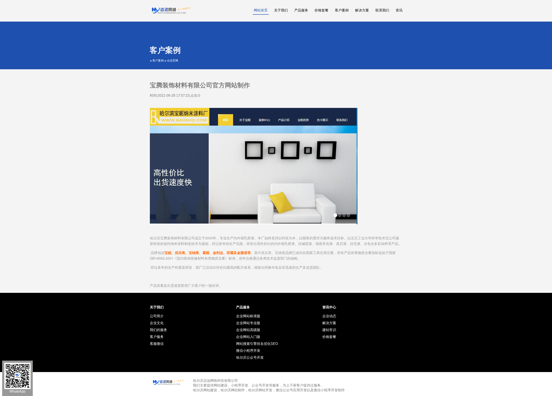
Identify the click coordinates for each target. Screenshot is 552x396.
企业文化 (157, 323)
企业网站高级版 (248, 330)
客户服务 (157, 337)
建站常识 (329, 330)
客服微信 (157, 344)
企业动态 (329, 316)
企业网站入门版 (248, 337)
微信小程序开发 (248, 350)
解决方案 (329, 323)
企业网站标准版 (248, 316)
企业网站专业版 (248, 323)
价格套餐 (329, 337)
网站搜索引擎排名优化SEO (257, 344)
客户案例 (158, 60)
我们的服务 (158, 330)
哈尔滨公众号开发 (250, 357)
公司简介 (157, 316)
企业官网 (172, 60)
